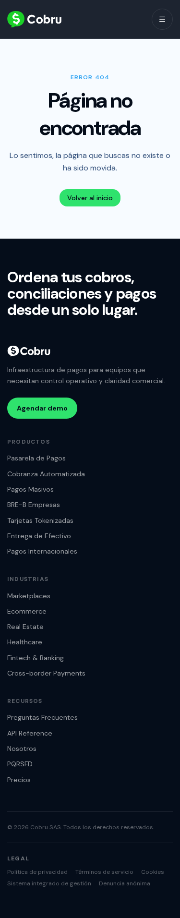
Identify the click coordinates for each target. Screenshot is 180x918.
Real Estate (25, 626)
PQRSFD (20, 764)
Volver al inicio (90, 197)
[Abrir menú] (162, 19)
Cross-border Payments (46, 673)
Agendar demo (42, 408)
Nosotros (21, 748)
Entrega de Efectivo (39, 535)
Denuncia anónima (124, 883)
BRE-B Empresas (33, 504)
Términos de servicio (104, 872)
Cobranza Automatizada (46, 474)
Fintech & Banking (35, 657)
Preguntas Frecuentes (42, 717)
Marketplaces (28, 596)
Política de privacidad (37, 872)
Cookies (152, 872)
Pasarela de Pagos (36, 458)
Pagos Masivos (30, 489)
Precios (19, 779)
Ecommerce (27, 611)
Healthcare (24, 642)
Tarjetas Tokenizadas (40, 520)
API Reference (29, 733)
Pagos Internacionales (42, 551)
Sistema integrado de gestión (49, 883)
